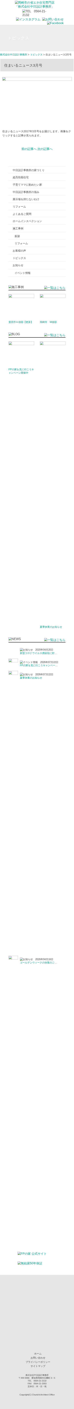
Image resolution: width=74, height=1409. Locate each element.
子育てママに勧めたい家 (27, 184)
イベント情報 (23, 273)
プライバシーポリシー (38, 1362)
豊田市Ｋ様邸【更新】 (21, 322)
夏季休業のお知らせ (51, 626)
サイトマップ (38, 1366)
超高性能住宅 (21, 177)
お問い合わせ (38, 1357)
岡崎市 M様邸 (48, 322)
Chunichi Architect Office (43, 1395)
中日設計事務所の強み (26, 192)
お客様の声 (19, 250)
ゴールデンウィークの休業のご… (38, 962)
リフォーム (19, 206)
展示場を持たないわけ (26, 199)
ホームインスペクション (27, 221)
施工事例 (18, 228)
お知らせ (18, 265)
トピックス (19, 258)
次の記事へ (45, 149)
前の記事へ (29, 149)
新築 (17, 236)
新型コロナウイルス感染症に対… (38, 653)
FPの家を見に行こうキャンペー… (39, 665)
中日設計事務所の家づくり (29, 170)
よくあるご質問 (22, 214)
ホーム (38, 1353)
